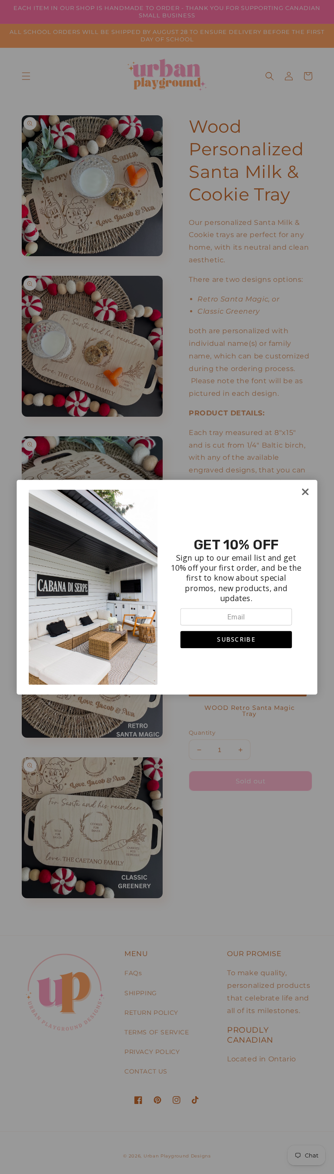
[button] (236, 639)
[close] (305, 491)
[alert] (167, 587)
